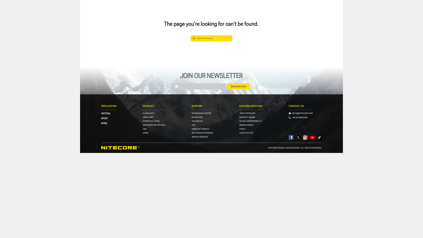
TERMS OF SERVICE (200, 129)
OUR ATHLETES (246, 133)
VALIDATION (197, 121)
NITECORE (120, 148)
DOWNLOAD (197, 117)
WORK (104, 123)
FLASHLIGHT (148, 113)
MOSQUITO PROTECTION (154, 125)
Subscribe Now (238, 86)
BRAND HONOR (246, 125)
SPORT (104, 118)
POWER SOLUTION (151, 121)
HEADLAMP (148, 117)
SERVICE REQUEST (200, 137)
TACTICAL (106, 113)
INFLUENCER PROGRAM (202, 133)
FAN (145, 129)
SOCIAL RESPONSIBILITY (250, 121)
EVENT (242, 129)
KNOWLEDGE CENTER (201, 113)
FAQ (193, 125)
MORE (145, 133)
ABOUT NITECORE (247, 113)
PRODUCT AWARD (247, 117)
